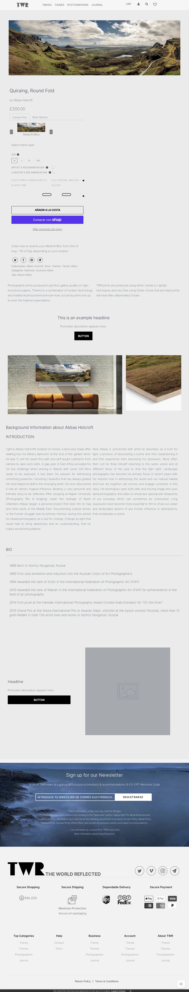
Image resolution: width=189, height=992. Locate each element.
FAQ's (59, 948)
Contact (59, 942)
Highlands (29, 270)
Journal (97, 4)
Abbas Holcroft (22, 100)
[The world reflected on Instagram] (163, 870)
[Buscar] (147, 4)
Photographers (77, 4)
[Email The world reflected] (175, 870)
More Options (40, 117)
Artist (48, 266)
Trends (47, 4)
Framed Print (20, 117)
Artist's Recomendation (28, 167)
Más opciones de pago (47, 229)
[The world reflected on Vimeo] (152, 870)
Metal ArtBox (25, 274)
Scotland (41, 270)
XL (29, 160)
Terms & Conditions (107, 981)
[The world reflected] (22, 5)
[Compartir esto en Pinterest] (31, 260)
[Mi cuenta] (138, 4)
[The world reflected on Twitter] (140, 870)
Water (74, 266)
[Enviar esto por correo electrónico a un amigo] (39, 260)
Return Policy (84, 981)
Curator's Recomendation (29, 172)
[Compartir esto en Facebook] (23, 260)
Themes (59, 4)
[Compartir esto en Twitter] (14, 260)
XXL (38, 160)
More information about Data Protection (94, 833)
